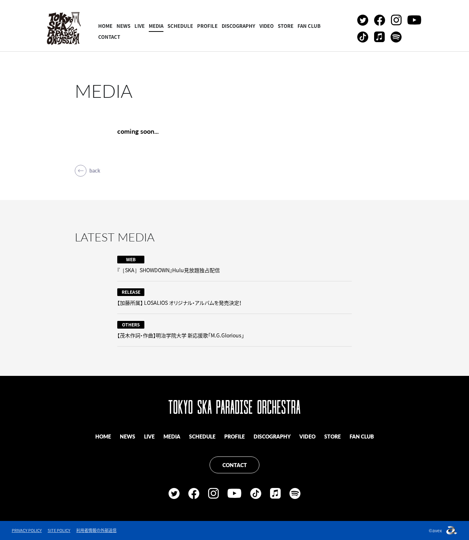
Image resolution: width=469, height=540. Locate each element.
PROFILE (207, 25)
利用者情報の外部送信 (96, 530)
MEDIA (156, 25)
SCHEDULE (180, 25)
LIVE (139, 25)
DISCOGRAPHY (238, 25)
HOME (105, 25)
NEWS (123, 25)
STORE (285, 25)
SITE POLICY (59, 530)
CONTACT (109, 36)
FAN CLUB (309, 25)
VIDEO (266, 25)
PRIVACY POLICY (27, 530)
